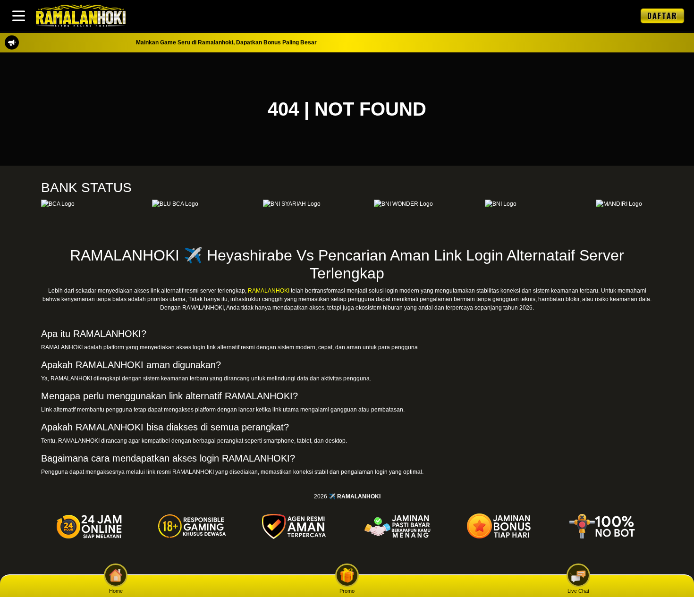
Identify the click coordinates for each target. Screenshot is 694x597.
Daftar (662, 15)
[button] (19, 16)
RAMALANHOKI (268, 290)
